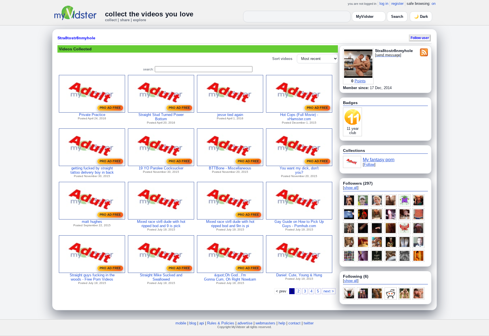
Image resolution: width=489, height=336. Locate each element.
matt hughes (92, 221)
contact (294, 323)
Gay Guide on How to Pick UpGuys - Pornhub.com (299, 223)
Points (360, 81)
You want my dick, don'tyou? (299, 170)
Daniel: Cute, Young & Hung (299, 275)
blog (192, 323)
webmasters (265, 323)
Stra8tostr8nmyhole (76, 38)
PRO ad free (110, 107)
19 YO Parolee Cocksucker (161, 168)
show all (350, 188)
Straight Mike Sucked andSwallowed (161, 277)
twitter (309, 323)
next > (328, 291)
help (281, 323)
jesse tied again (230, 115)
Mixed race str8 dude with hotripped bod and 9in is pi (230, 223)
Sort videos (282, 59)
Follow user (420, 38)
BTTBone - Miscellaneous (230, 168)
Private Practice (92, 115)
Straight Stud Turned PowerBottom (161, 117)
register (397, 3)
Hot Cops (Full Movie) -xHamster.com (299, 117)
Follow (369, 164)
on (434, 3)
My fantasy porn (378, 159)
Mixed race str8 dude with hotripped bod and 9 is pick (161, 223)
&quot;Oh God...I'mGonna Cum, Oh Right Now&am (230, 277)
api (201, 323)
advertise (244, 323)
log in (383, 3)
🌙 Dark (421, 16)
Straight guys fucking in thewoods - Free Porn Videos (92, 277)
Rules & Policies (220, 323)
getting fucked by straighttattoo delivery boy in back (92, 170)
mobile (180, 323)
